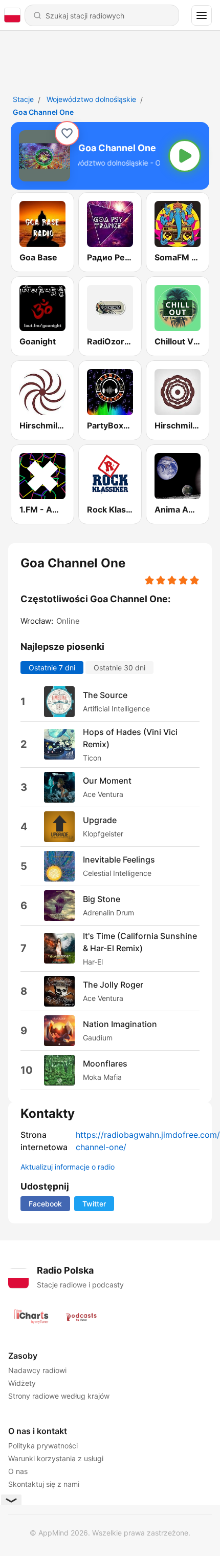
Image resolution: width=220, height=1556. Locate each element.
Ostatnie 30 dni (119, 667)
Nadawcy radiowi (37, 1370)
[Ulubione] (67, 133)
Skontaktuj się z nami (43, 1484)
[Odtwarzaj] (184, 155)
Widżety (22, 1383)
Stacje (23, 99)
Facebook (45, 1203)
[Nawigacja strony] (201, 15)
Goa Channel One (43, 112)
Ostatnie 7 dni (52, 667)
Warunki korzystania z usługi (55, 1458)
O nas (18, 1471)
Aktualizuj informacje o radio (67, 1166)
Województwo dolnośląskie (91, 99)
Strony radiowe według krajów (58, 1395)
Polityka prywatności (43, 1445)
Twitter (94, 1203)
